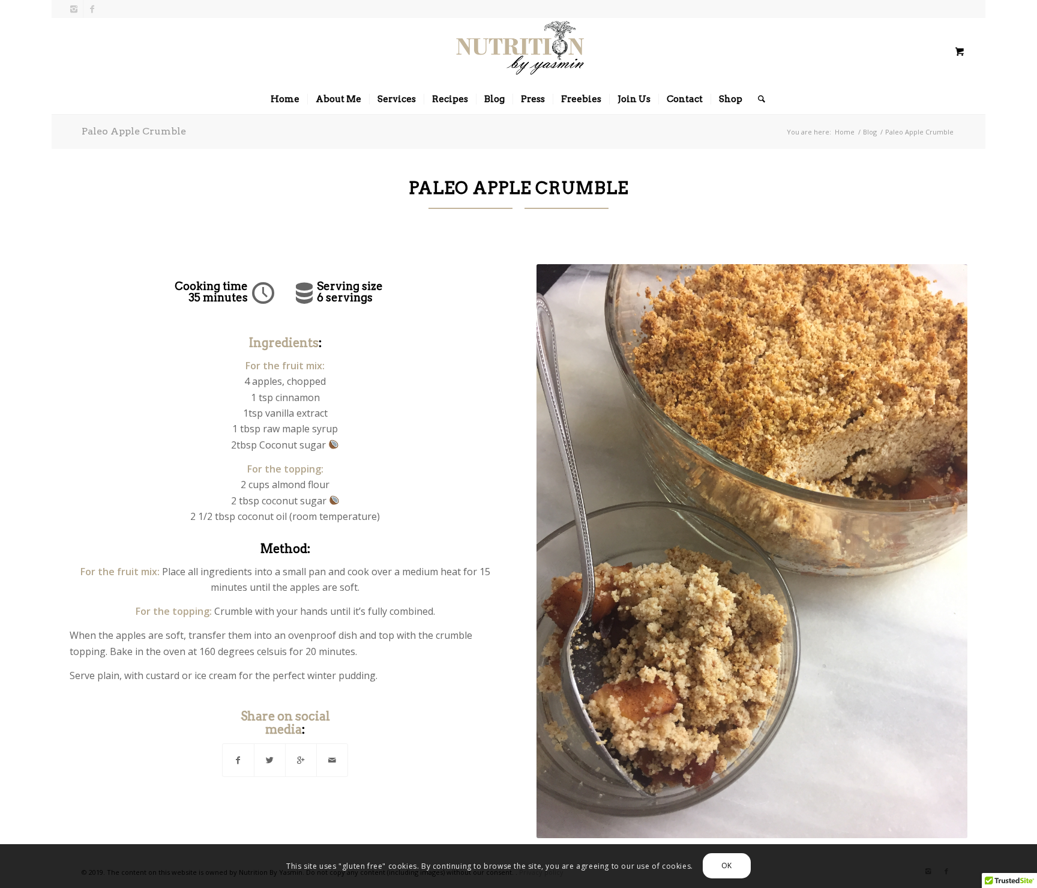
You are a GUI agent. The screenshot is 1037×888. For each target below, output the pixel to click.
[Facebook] (92, 9)
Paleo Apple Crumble (134, 131)
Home (845, 131)
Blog (870, 131)
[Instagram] (74, 9)
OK (726, 865)
